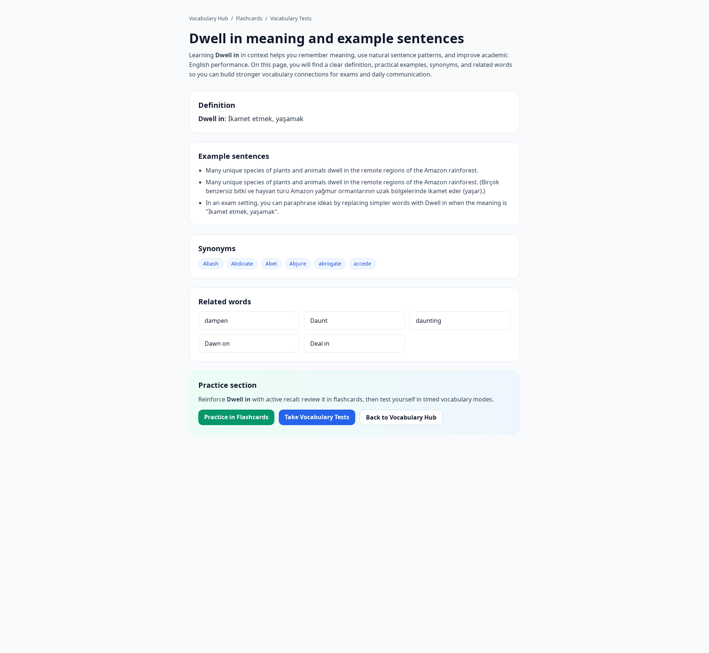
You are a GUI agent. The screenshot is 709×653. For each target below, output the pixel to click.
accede (362, 263)
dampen (216, 321)
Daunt (319, 321)
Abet (271, 263)
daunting (428, 321)
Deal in (319, 343)
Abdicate (242, 263)
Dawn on (217, 343)
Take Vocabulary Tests (317, 417)
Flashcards (249, 18)
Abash (211, 263)
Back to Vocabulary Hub (401, 417)
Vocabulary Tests (291, 18)
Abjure (298, 263)
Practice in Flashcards (236, 417)
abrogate (330, 263)
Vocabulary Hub (208, 18)
